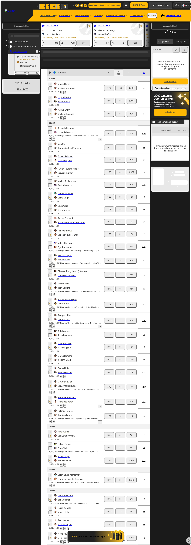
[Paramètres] (177, 5)
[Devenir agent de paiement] (126, 5)
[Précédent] (37, 50)
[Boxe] (49, 55)
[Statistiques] (61, 92)
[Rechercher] (147, 55)
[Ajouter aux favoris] (89, 26)
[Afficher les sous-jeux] (100, 139)
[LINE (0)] (44, 55)
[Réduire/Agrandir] (186, 117)
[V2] (132, 88)
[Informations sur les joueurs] (68, 529)
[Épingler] (50, 84)
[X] (120, 88)
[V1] (109, 88)
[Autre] (118, 55)
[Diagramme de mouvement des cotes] (64, 92)
